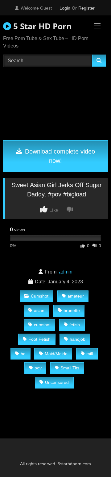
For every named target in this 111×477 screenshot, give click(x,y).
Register (86, 8)
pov (38, 367)
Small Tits (69, 367)
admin (65, 271)
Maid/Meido (56, 353)
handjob (77, 339)
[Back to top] (92, 459)
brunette (72, 310)
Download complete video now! (59, 156)
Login (65, 8)
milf (89, 353)
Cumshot (39, 296)
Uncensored (57, 382)
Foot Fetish (39, 339)
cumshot (42, 324)
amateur (76, 296)
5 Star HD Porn (41, 26)
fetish (74, 324)
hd (23, 353)
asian (39, 310)
